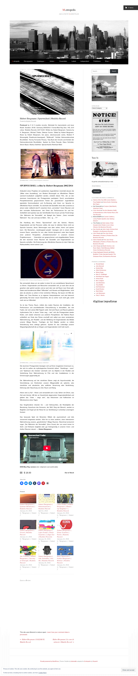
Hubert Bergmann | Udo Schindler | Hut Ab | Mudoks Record (46, 558)
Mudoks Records (31, 121)
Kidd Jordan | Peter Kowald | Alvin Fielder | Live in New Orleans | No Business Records (103, 225)
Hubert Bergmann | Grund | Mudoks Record (27, 532)
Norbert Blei (99, 268)
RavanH (95, 661)
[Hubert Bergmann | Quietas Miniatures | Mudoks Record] (28, 498)
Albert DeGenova (101, 270)
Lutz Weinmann (100, 293)
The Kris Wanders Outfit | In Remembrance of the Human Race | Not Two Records (105, 212)
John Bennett (100, 266)
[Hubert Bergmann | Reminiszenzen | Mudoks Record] (46, 498)
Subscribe (97, 191)
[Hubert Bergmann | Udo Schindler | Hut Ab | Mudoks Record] (46, 550)
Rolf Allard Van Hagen (102, 276)
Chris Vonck (96, 210)
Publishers (97, 61)
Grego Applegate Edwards (101, 252)
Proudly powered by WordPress (49, 661)
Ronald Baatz (100, 264)
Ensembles (63, 61)
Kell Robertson (100, 287)
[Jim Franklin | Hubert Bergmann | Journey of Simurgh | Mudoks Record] (28, 550)
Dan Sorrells (96, 229)
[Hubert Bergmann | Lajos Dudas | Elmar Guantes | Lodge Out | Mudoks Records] (46, 524)
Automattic (74, 661)
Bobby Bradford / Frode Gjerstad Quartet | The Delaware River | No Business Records (104, 254)
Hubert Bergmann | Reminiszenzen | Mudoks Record (45, 506)
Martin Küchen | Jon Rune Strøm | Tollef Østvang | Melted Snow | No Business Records (103, 248)
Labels (73, 61)
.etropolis (69, 10)
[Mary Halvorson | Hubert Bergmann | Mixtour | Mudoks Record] (65, 550)
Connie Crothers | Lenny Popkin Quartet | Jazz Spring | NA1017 (103, 219)
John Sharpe (97, 233)
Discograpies (28, 61)
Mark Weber (99, 291)
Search (114, 71)
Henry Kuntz (99, 278)
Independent (84, 61)
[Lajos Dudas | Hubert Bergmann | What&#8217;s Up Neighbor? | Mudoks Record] (65, 498)
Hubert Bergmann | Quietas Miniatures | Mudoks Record (27, 506)
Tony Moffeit (99, 285)
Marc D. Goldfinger (101, 274)
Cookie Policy (42, 673)
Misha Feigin (100, 272)
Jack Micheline (100, 283)
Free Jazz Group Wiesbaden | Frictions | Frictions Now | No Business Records (105, 235)
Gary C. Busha (100, 295)
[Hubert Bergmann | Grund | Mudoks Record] (28, 524)
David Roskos (100, 289)
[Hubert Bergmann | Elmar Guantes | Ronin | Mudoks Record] (65, 524)
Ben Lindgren (100, 280)
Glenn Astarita (97, 239)
